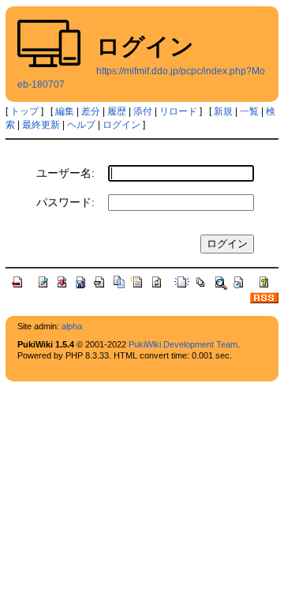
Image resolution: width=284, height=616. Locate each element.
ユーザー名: (65, 173)
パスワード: (65, 202)
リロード (178, 111)
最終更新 (41, 124)
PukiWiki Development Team (183, 344)
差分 (90, 111)
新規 (223, 111)
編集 (64, 111)
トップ (24, 111)
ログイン (121, 124)
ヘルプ (81, 124)
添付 (142, 111)
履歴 (116, 111)
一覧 (249, 111)
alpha (72, 326)
